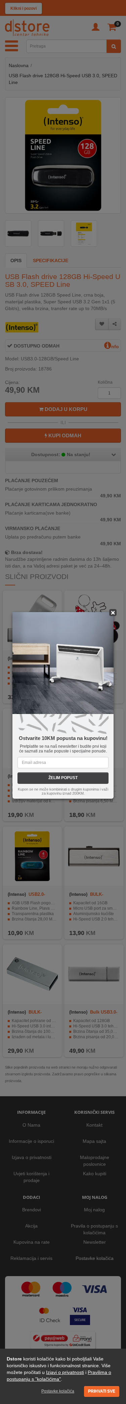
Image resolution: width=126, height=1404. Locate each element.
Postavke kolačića (57, 1391)
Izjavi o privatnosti (65, 1372)
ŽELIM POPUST (63, 777)
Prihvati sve (101, 1391)
